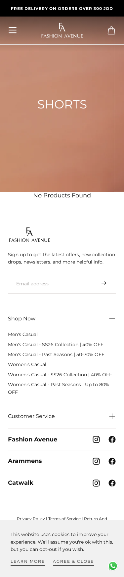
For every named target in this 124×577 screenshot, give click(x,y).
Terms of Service (64, 518)
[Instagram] (96, 439)
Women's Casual (27, 364)
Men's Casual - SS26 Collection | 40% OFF (55, 345)
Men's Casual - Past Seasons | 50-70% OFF (56, 354)
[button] (13, 30)
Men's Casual (23, 334)
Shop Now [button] (21, 318)
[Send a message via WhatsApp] (113, 566)
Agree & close (73, 561)
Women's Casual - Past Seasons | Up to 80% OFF (58, 388)
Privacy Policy (31, 518)
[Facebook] (112, 439)
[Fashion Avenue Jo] (29, 234)
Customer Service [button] (31, 416)
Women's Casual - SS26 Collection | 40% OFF (60, 375)
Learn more (28, 561)
